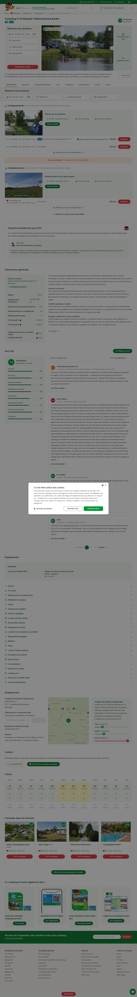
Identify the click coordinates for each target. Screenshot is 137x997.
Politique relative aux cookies (44, 501)
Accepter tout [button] (93, 509)
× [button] (105, 485)
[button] (43, 509)
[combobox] (103, 485)
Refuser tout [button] (73, 509)
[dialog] (68, 498)
